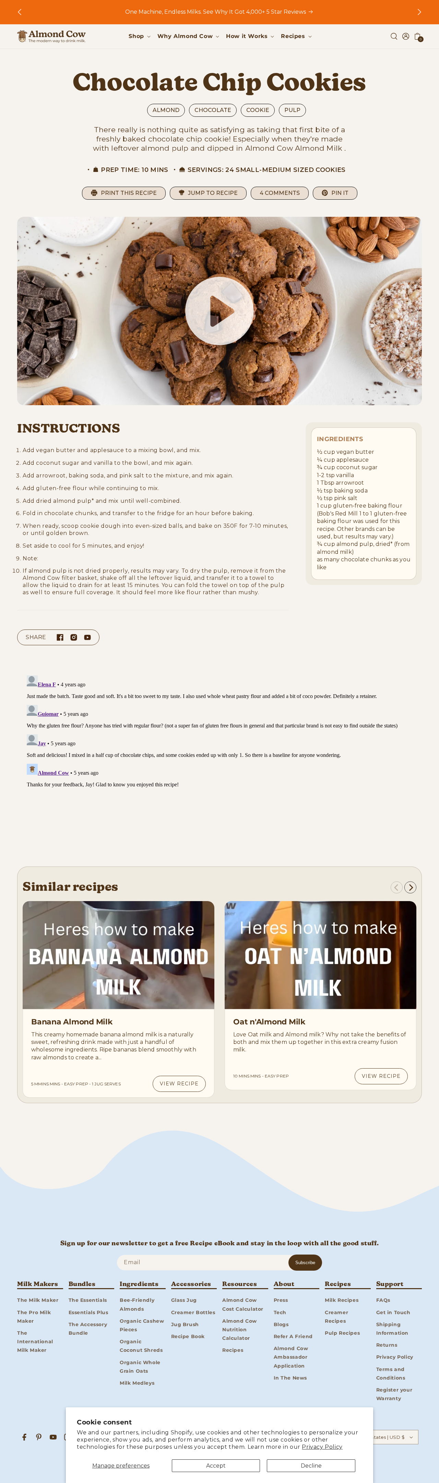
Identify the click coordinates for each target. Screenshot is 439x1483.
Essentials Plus (88, 1312)
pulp (292, 110)
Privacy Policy (322, 1447)
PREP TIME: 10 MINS (134, 170)
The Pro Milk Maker (34, 1316)
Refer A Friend (293, 1336)
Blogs (281, 1324)
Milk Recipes (341, 1300)
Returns (387, 1345)
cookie (257, 110)
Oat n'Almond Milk (269, 1021)
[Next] (410, 888)
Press (281, 1300)
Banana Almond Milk (71, 1021)
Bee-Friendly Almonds (137, 1304)
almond (166, 110)
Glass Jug (184, 1300)
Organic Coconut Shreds (141, 1345)
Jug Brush (185, 1324)
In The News (290, 1378)
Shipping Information (392, 1328)
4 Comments (280, 193)
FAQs (383, 1300)
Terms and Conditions (390, 1373)
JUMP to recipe (213, 193)
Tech (280, 1312)
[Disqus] (219, 758)
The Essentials (88, 1300)
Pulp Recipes (342, 1333)
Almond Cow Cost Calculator (242, 1304)
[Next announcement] (419, 11)
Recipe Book (188, 1336)
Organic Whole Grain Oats (140, 1366)
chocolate (212, 110)
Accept (216, 1465)
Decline (311, 1465)
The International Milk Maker (35, 1341)
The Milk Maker (37, 1300)
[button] (138, 36)
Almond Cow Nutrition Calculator (239, 1329)
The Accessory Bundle (88, 1328)
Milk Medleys (137, 1383)
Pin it (339, 193)
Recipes (232, 1350)
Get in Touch (393, 1312)
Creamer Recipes (336, 1316)
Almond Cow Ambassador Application (291, 1357)
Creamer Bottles (193, 1312)
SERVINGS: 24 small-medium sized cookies (267, 170)
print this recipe (129, 193)
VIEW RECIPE (179, 1084)
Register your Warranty (394, 1394)
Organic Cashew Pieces (142, 1325)
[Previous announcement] (19, 11)
